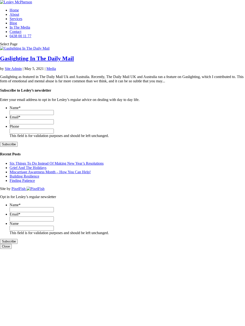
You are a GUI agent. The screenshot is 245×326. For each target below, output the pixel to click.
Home (14, 10)
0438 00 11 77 (20, 36)
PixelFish (19, 189)
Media (51, 69)
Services (16, 19)
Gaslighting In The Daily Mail (37, 58)
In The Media (20, 27)
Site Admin (13, 69)
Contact (15, 32)
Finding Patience (22, 181)
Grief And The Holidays (28, 168)
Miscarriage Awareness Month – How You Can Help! (50, 172)
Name (15, 108)
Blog (13, 23)
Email (15, 117)
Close (6, 246)
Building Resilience (24, 176)
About (14, 14)
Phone (14, 126)
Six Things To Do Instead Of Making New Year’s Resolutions (57, 163)
